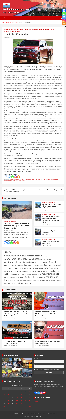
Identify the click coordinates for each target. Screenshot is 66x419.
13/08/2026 (38, 318)
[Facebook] (6, 176)
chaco (43, 259)
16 (21, 397)
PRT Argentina (14, 318)
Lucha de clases (49, 271)
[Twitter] (9, 176)
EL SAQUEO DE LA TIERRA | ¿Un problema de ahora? (15, 342)
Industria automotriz (9, 180)
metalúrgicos (34, 274)
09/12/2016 (7, 37)
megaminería (23, 274)
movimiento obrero (50, 274)
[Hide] (65, 26)
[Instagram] (15, 176)
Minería (39, 274)
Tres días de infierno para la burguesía (50, 190)
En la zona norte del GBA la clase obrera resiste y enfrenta (51, 206)
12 (4, 397)
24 (25, 400)
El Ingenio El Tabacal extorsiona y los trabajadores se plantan (16, 190)
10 (25, 394)
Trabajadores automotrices (26, 280)
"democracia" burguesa (15, 255)
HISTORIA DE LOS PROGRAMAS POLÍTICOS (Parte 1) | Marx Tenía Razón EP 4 (46, 314)
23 (21, 400)
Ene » (30, 406)
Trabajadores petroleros (10, 283)
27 (8, 403)
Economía (50, 179)
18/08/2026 (7, 318)
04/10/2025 (7, 230)
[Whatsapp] (12, 176)
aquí (53, 388)
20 (8, 400)
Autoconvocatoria (34, 256)
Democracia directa (38, 265)
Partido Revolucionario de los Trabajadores (29, 414)
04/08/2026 (7, 345)
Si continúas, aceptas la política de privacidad (47, 369)
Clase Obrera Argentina (11, 29)
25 (29, 400)
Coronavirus (45, 262)
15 (17, 397)
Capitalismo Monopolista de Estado (26, 179)
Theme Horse (51, 414)
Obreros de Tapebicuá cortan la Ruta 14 (50, 232)
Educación (56, 265)
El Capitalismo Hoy (25, 29)
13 (8, 397)
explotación (56, 179)
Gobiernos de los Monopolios (41, 29)
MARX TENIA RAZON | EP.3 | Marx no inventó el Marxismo (47, 342)
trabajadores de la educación (40, 280)
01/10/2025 (45, 210)
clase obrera (48, 259)
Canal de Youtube (10, 290)
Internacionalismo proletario (32, 271)
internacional (8, 271)
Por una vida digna (20, 180)
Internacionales (18, 271)
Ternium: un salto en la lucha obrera (50, 242)
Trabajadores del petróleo (54, 280)
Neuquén (6, 277)
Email (35, 364)
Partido (11, 277)
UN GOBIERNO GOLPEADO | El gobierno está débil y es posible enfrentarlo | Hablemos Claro (17, 314)
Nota (52, 29)
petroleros (22, 277)
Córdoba (30, 265)
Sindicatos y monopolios (12, 31)
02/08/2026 (38, 345)
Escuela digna (25, 268)
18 (29, 397)
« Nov (3, 406)
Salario (11, 280)
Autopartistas (13, 179)
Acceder (36, 401)
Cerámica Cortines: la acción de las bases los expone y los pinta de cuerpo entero (16, 225)
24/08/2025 (45, 245)
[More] (18, 176)
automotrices (46, 256)
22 (17, 400)
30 (21, 403)
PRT (13, 37)
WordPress (38, 416)
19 (4, 400)
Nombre (36, 358)
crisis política (21, 265)
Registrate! (37, 403)
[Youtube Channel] (44, 393)
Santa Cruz (16, 280)
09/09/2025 (45, 234)
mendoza (29, 274)
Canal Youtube (8, 308)
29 (17, 403)
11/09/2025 (45, 224)
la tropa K (43, 271)
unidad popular (24, 283)
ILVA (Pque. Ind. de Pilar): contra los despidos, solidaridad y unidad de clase (51, 219)
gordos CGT (45, 268)
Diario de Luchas (10, 198)
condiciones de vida (34, 262)
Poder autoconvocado (35, 277)
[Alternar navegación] (4, 18)
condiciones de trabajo (41, 179)
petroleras (16, 277)
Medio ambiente (15, 274)
